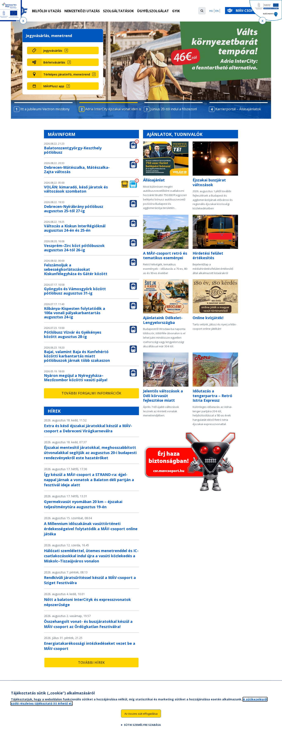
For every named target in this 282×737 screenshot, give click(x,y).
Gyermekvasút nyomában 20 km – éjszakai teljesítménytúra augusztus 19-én (83, 504)
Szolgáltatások (118, 11)
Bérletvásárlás (54, 62)
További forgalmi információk (91, 393)
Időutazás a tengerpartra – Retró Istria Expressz (212, 395)
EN (217, 11)
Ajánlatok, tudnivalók (175, 134)
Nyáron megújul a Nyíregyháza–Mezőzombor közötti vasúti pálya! (75, 377)
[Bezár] (23, 20)
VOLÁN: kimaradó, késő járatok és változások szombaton (76, 189)
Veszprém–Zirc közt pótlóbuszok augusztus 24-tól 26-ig (74, 247)
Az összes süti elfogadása (141, 713)
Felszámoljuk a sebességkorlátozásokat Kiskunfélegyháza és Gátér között (75, 269)
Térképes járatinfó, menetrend (66, 74)
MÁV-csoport (248, 10)
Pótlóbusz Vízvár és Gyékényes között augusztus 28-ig (72, 334)
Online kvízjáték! (208, 317)
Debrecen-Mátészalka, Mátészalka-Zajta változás (77, 169)
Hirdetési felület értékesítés (208, 255)
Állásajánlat (154, 179)
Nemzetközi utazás (82, 11)
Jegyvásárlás (52, 50)
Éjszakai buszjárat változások (209, 182)
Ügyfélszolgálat (153, 11)
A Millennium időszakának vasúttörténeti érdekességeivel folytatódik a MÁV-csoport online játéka (90, 528)
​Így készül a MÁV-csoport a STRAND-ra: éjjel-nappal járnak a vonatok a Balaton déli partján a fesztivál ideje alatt (89, 479)
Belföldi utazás (46, 11)
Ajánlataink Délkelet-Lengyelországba (162, 320)
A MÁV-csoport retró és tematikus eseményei (165, 255)
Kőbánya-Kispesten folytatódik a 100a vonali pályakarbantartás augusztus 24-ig (74, 313)
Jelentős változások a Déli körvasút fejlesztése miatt (163, 395)
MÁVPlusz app (53, 86)
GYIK (176, 11)
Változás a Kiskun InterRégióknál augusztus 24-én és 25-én (74, 228)
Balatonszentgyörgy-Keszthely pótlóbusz (73, 150)
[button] (202, 10)
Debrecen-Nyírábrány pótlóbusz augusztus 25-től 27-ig (73, 208)
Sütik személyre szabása (142, 725)
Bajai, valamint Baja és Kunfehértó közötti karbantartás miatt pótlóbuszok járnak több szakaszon (77, 356)
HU (211, 11)
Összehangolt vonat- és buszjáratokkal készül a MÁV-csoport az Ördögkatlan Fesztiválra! (88, 624)
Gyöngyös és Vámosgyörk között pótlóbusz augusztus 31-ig (75, 291)
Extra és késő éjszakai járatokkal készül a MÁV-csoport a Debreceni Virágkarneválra (88, 428)
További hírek (91, 662)
